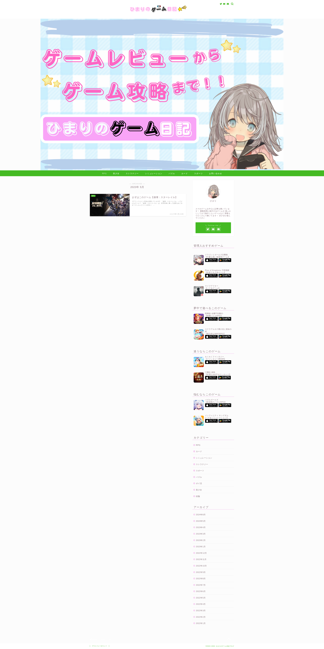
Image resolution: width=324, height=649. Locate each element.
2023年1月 (201, 546)
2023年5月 (201, 521)
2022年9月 (201, 572)
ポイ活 (199, 483)
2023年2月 (201, 540)
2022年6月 (201, 591)
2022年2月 (201, 617)
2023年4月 (201, 527)
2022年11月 (201, 559)
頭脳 (198, 496)
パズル (172, 173)
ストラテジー (132, 173)
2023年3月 (201, 534)
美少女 (116, 173)
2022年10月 (201, 566)
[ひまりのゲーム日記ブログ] (162, 13)
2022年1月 (201, 623)
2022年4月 (201, 604)
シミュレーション (153, 173)
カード (184, 173)
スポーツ (198, 173)
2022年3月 (201, 610)
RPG (104, 173)
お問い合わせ (215, 173)
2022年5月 (201, 598)
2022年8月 (201, 578)
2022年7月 (201, 585)
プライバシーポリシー (99, 646)
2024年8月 (201, 515)
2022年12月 (201, 553)
